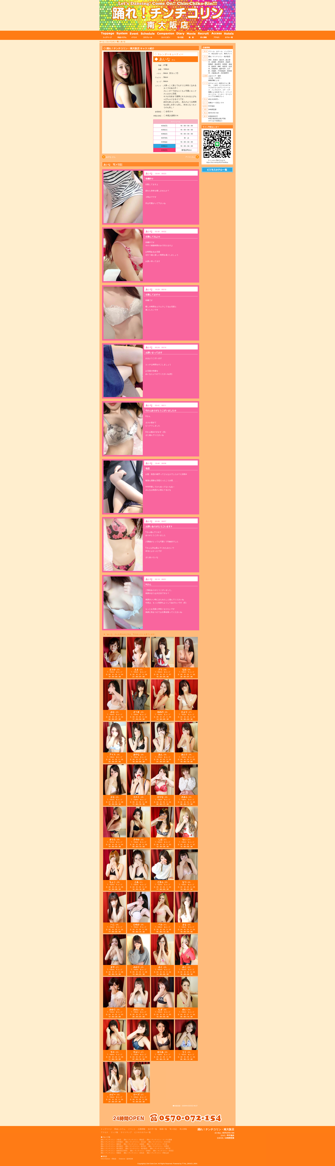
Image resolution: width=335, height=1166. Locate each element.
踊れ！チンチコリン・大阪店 (111, 1139)
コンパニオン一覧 (112, 41)
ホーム (101, 41)
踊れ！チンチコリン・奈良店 (134, 1153)
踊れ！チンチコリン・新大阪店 (112, 1146)
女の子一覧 (152, 1129)
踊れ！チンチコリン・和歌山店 (158, 1153)
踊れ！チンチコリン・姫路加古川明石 (114, 1150)
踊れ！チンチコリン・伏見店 (163, 1150)
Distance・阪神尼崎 (126, 1158)
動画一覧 (163, 1129)
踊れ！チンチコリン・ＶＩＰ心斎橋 (159, 1139)
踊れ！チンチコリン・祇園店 (111, 1153)
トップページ (106, 1129)
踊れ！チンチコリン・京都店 (140, 1150)
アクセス (104, 1132)
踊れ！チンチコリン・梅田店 (111, 1144)
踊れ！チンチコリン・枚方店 (135, 1146)
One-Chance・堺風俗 (108, 1158)
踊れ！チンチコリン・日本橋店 (112, 1142)
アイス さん (190, 157)
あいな (123, 41)
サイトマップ (126, 1132)
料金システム (119, 1129)
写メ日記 (173, 1129)
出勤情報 (141, 1129)
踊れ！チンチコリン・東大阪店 (112, 1148)
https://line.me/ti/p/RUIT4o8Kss (217, 162)
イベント (131, 1129)
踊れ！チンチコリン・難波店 (134, 1139)
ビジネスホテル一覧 (142, 1132)
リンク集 (114, 1132)
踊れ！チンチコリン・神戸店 (160, 1148)
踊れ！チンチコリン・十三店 (157, 1144)
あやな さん (111, 157)
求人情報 (183, 1129)
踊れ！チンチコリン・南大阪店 (136, 1148)
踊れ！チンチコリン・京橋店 (134, 1144)
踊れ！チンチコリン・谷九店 (135, 1142)
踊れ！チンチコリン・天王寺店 (159, 1142)
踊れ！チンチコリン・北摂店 (158, 1146)
